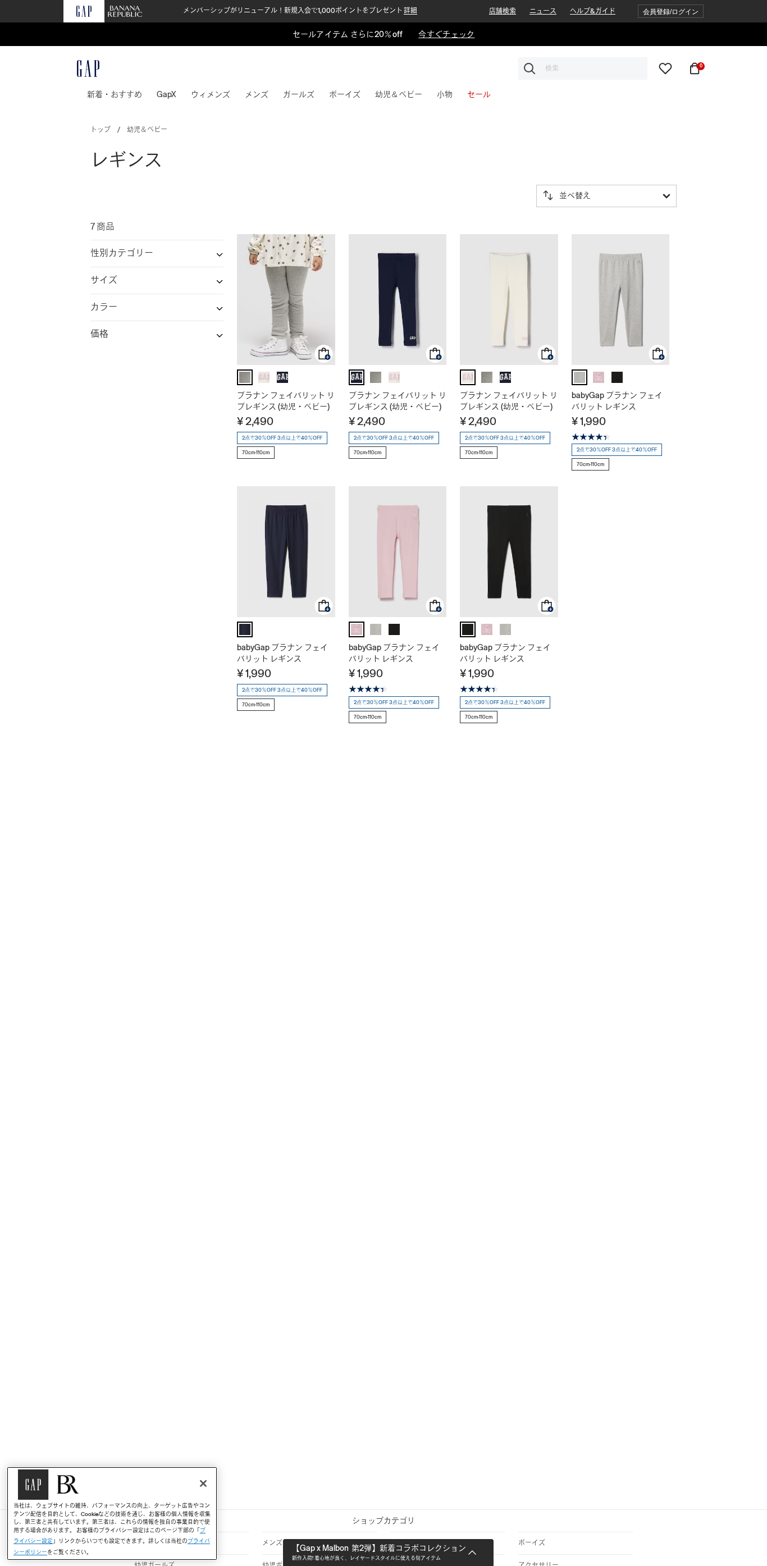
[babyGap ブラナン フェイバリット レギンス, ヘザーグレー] (579, 377)
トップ (100, 130)
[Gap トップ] (81, 68)
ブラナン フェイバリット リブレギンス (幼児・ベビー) (286, 401)
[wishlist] (665, 67)
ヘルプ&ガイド (592, 11)
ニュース (542, 11)
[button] (670, 11)
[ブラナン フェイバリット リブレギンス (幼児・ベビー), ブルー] (282, 377)
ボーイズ (531, 1543)
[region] (112, 1513)
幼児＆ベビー (147, 130)
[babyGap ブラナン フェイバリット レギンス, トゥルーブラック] (617, 377)
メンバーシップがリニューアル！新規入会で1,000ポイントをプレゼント (300, 11)
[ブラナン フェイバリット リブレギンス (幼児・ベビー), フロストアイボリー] (264, 377)
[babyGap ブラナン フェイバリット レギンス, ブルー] (245, 629)
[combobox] (582, 68)
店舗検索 (502, 11)
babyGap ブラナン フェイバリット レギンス (617, 401)
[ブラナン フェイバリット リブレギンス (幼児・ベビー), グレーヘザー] (245, 377)
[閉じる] (203, 1483)
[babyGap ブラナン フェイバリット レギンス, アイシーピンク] (598, 377)
